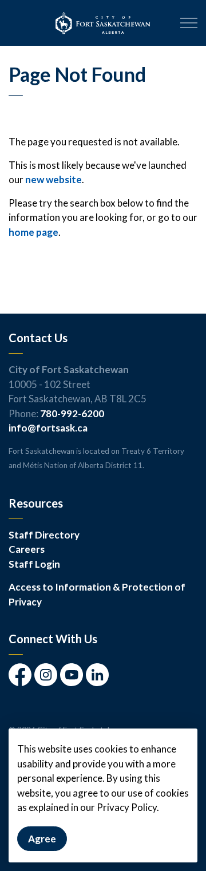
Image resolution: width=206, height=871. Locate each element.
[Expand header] (189, 23)
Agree (42, 839)
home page (33, 232)
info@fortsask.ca (48, 428)
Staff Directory (44, 535)
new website (53, 179)
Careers (27, 549)
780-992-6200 (72, 413)
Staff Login (34, 564)
